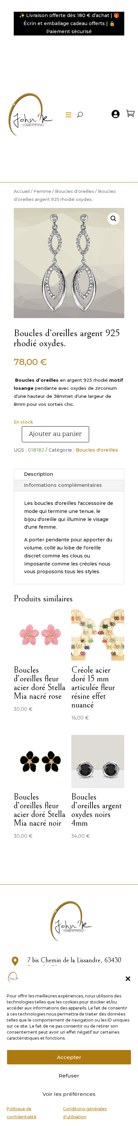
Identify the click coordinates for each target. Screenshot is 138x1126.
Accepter (69, 1057)
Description (38, 474)
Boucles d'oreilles (74, 191)
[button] (128, 978)
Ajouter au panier (55, 434)
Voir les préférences (69, 1094)
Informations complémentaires (63, 485)
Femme (42, 191)
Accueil (22, 191)
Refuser (69, 1075)
